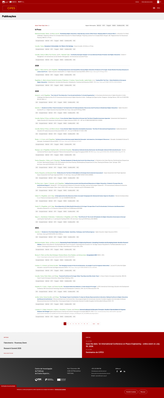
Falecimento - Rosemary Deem (15, 343)
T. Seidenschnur (59, 217)
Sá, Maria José (39, 183)
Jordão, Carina (39, 297)
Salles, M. (37, 196)
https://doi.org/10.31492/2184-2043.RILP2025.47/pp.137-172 (109, 151)
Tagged (109, 25)
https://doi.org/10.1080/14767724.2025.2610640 (109, 82)
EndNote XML (121, 25)
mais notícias (8, 353)
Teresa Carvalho (79, 80)
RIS (127, 25)
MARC (114, 25)
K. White (46, 54)
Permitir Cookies (131, 392)
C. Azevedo (51, 183)
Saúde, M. (37, 206)
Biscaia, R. (37, 255)
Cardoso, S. (38, 265)
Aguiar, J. (37, 69)
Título (40, 25)
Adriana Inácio (82, 255)
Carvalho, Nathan (39, 118)
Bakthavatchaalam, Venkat (42, 33)
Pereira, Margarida (40, 160)
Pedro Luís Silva (45, 255)
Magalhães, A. (38, 80)
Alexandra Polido (51, 173)
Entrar (137, 2)
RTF (104, 25)
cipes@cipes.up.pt (101, 375)
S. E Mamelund (56, 160)
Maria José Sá (55, 33)
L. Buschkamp (43, 217)
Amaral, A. (37, 95)
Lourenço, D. (38, 309)
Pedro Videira (47, 276)
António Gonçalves (66, 150)
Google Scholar (40, 40)
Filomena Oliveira (63, 255)
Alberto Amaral (47, 80)
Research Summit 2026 (12, 348)
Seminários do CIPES (95, 352)
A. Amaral (44, 265)
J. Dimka (47, 160)
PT (158, 1)
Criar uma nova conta (147, 2)
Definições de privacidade (8, 386)
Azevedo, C (38, 107)
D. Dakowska (51, 217)
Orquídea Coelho (54, 150)
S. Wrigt (75, 217)
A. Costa (43, 139)
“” (88, 33)
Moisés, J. (37, 139)
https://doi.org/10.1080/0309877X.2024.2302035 (84, 267)
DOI (37, 102)
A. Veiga (52, 196)
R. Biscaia (76, 309)
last (98, 323)
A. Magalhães (54, 69)
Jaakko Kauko (88, 80)
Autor (36, 25)
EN (160, 1)
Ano (46, 25)
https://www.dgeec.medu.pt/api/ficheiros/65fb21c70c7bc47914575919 (55, 257)
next (94, 323)
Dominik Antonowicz (56, 80)
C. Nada (44, 309)
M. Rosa (47, 118)
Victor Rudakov (72, 255)
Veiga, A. (37, 217)
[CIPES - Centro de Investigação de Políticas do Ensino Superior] (9, 8)
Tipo (43, 25)
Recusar (143, 392)
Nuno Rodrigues (54, 255)
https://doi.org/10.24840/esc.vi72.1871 (71, 141)
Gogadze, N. (38, 286)
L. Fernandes (62, 309)
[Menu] (154, 8)
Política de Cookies (60, 389)
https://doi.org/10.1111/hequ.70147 (98, 71)
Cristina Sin (50, 309)
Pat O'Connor (52, 54)
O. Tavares (68, 309)
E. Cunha (44, 286)
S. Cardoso (72, 80)
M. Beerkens (65, 80)
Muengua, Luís (38, 150)
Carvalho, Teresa (39, 46)
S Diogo (56, 276)
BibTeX (99, 25)
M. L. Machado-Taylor (64, 54)
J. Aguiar (45, 183)
